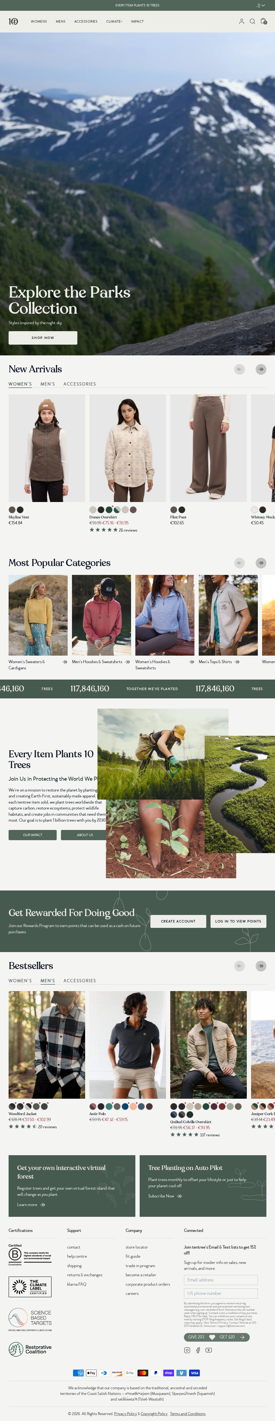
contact (73, 1247)
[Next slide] (261, 369)
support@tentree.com (231, 1326)
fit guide (133, 1256)
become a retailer (141, 1275)
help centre (77, 1256)
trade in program (140, 1265)
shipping (74, 1265)
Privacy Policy (125, 1413)
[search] (252, 21)
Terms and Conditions (187, 1413)
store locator (137, 1247)
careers (132, 1293)
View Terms (210, 1322)
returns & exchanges (84, 1275)
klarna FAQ (76, 1284)
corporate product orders (148, 1284)
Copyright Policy (154, 1413)
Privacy (223, 1322)
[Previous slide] (239, 369)
